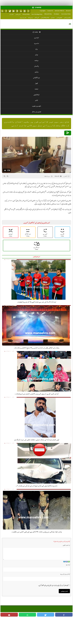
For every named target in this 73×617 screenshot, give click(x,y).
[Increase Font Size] (7, 176)
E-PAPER (38, 7)
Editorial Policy (48, 14)
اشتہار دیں (12, 14)
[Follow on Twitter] (10, 11)
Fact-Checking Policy (37, 14)
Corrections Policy (66, 14)
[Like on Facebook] (6, 11)
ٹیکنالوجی (36, 94)
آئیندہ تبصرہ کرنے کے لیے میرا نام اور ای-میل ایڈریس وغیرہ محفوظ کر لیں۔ (53, 585)
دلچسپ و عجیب (36, 106)
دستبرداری (53, 17)
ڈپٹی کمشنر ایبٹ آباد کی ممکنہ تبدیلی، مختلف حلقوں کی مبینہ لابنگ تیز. (36, 439)
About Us (68, 11)
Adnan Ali (57, 176)
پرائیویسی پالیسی (67, 17)
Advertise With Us (59, 11)
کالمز (36, 100)
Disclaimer (56, 14)
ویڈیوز (36, 71)
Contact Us (50, 11)
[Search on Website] (2, 11)
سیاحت (36, 60)
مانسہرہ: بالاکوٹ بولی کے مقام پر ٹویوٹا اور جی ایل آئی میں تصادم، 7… (36, 485)
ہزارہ (36, 49)
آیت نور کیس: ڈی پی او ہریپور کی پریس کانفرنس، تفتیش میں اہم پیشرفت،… (36, 393)
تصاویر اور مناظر (36, 111)
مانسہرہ (36, 43)
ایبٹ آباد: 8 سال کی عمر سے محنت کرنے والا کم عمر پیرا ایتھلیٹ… (36, 302)
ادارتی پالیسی (18, 14)
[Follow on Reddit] (25, 11)
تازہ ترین (36, 37)
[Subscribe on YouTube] (13, 11)
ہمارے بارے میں (23, 17)
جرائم (36, 54)
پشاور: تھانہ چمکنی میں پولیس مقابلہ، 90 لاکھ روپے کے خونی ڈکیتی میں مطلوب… (36, 531)
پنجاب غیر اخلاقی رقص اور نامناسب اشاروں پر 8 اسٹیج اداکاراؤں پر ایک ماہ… (36, 347)
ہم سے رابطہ (30, 17)
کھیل (36, 83)
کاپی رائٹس (37, 17)
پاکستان (36, 66)
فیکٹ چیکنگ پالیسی (45, 17)
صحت (36, 88)
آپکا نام (68, 565)
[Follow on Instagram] (28, 11)
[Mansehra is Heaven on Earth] (70, 24)
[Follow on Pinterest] (17, 11)
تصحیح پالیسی (59, 17)
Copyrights (42, 11)
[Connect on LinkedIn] (21, 11)
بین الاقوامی (36, 77)
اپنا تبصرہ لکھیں (66, 545)
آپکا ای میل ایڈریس (65, 574)
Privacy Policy (26, 14)
